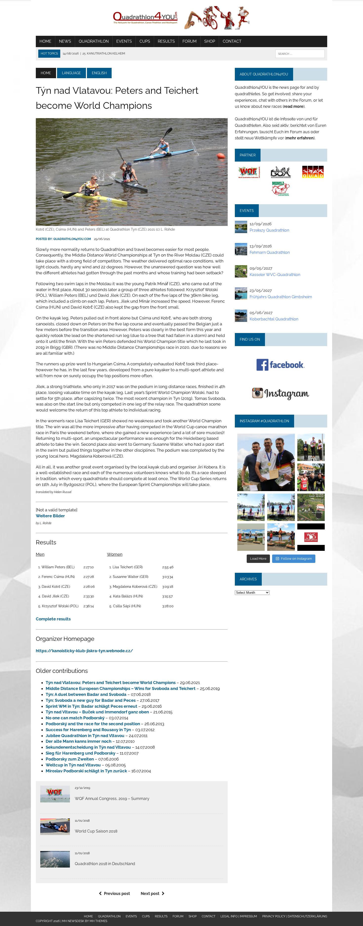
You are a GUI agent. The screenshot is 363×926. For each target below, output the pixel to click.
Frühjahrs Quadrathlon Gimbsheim (281, 297)
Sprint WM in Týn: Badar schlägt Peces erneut (91, 706)
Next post (150, 893)
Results (166, 41)
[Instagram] (291, 488)
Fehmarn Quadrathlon (270, 252)
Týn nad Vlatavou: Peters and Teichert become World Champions (111, 682)
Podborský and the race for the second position (93, 723)
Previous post (117, 893)
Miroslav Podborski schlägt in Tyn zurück (86, 770)
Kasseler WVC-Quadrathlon (275, 274)
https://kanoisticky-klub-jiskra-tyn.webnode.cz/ (84, 650)
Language (71, 73)
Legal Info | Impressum (239, 916)
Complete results (53, 618)
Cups (145, 41)
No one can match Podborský (75, 717)
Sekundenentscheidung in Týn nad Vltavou (88, 747)
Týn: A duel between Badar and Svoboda (86, 694)
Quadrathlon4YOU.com (72, 239)
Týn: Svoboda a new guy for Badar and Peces (91, 700)
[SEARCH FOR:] (300, 53)
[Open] (266, 462)
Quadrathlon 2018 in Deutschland (105, 863)
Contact (232, 41)
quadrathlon (266, 436)
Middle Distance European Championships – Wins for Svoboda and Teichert (121, 688)
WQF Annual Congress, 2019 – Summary (112, 798)
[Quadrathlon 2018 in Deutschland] (55, 864)
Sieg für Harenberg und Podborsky (80, 753)
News (65, 41)
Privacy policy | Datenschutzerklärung (294, 916)
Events (124, 41)
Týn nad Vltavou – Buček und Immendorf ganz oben (97, 711)
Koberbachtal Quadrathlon (274, 319)
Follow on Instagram (296, 558)
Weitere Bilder (50, 515)
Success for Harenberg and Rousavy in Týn (88, 729)
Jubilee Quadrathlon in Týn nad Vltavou (85, 735)
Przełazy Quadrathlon (269, 230)
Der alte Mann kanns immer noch (78, 741)
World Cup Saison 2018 (96, 831)
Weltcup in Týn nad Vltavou (73, 764)
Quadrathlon (94, 41)
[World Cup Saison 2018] (55, 831)
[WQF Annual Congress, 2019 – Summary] (55, 799)
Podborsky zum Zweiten (70, 759)
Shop (209, 41)
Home (45, 41)
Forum (189, 41)
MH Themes (98, 921)
